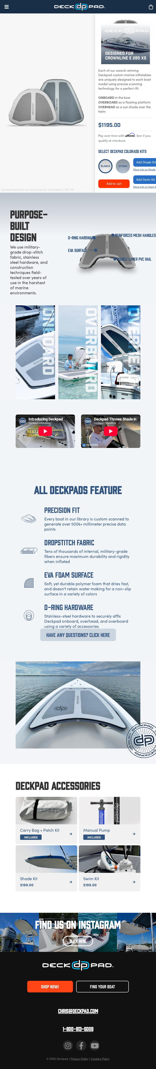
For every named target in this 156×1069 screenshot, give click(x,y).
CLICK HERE (78, 940)
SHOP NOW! (50, 986)
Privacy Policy (79, 1058)
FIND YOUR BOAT (102, 986)
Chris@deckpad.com (78, 1010)
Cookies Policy (100, 1058)
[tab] (105, 166)
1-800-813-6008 (78, 1028)
